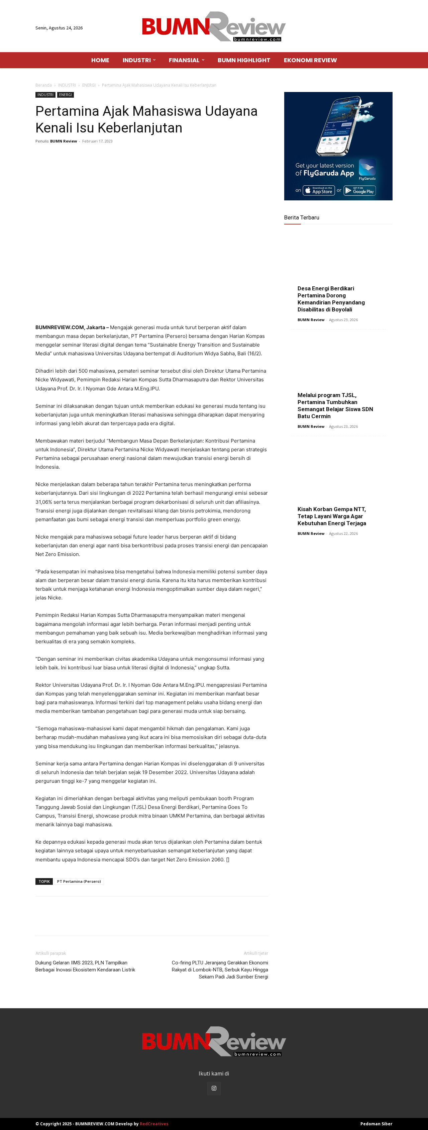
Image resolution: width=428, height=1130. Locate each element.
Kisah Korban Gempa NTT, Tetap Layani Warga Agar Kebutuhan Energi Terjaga (332, 516)
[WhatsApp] (88, 156)
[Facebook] (42, 156)
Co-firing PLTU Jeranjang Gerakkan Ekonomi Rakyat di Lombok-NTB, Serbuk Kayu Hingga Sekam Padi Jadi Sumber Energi (220, 970)
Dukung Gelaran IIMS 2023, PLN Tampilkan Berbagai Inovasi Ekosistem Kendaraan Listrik (85, 966)
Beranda (43, 85)
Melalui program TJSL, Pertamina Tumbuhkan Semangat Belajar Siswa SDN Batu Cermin (335, 405)
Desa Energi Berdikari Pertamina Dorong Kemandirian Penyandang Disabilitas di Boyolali (331, 299)
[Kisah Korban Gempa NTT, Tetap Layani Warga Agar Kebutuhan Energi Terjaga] (338, 484)
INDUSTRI (67, 85)
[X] (57, 156)
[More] (104, 156)
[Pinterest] (73, 156)
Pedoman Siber (376, 1124)
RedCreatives (154, 1124)
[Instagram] (214, 1088)
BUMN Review (63, 141)
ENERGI (89, 85)
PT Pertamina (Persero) (79, 881)
